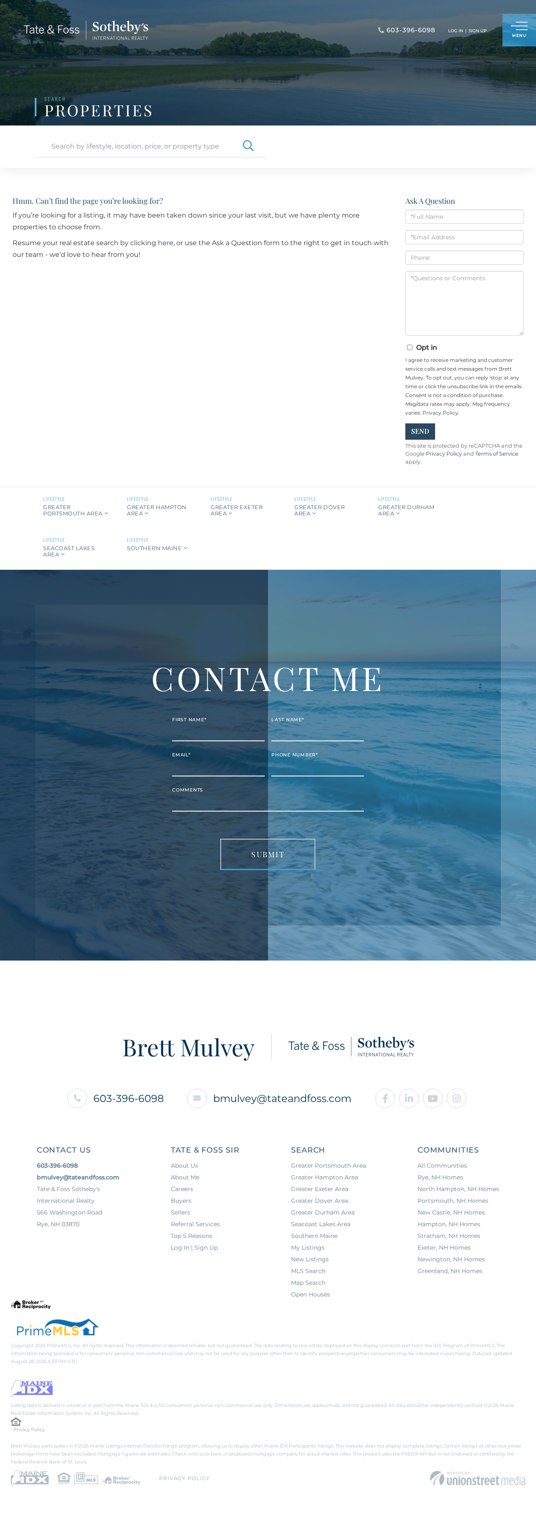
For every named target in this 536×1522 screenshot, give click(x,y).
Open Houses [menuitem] (310, 1294)
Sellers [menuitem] (180, 1212)
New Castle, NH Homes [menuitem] (451, 1212)
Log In (455, 30)
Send (420, 431)
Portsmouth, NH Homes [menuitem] (452, 1200)
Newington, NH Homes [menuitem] (451, 1259)
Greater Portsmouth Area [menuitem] (328, 1165)
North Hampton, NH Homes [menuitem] (458, 1189)
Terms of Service (496, 454)
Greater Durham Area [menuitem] (323, 1212)
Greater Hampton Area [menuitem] (324, 1177)
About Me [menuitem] (185, 1177)
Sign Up (478, 30)
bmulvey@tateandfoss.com (282, 1098)
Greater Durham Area (406, 510)
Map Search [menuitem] (308, 1282)
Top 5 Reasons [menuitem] (191, 1236)
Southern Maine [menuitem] (314, 1236)
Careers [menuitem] (182, 1189)
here (165, 243)
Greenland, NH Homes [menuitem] (449, 1271)
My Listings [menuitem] (308, 1247)
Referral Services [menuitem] (195, 1224)
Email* (181, 755)
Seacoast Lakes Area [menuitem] (320, 1224)
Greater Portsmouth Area (73, 510)
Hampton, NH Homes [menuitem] (448, 1224)
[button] (248, 146)
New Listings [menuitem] (310, 1259)
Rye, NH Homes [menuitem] (440, 1177)
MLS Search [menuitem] (308, 1271)
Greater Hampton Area (157, 510)
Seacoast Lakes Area (69, 551)
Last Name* (287, 720)
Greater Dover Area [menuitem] (319, 1200)
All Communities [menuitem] (442, 1165)
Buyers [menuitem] (181, 1200)
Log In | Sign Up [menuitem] (194, 1247)
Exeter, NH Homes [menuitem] (444, 1247)
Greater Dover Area (319, 510)
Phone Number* (294, 755)
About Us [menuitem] (184, 1165)
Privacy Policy (440, 413)
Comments (187, 790)
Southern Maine (154, 548)
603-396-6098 (128, 1098)
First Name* (189, 720)
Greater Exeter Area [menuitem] (319, 1189)
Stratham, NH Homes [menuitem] (448, 1236)
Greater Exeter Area (237, 510)
